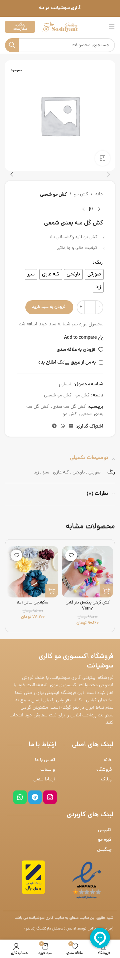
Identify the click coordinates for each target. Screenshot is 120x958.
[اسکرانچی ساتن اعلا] (32, 571)
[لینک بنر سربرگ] (60, 8)
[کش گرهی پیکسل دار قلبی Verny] (87, 571)
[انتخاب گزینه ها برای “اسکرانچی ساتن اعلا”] (51, 590)
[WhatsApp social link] (63, 427)
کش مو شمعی (53, 194)
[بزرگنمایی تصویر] (102, 158)
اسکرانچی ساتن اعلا (33, 602)
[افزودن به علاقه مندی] (71, 555)
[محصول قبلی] (99, 209)
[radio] (94, 274)
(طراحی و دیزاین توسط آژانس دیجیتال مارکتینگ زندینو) (68, 929)
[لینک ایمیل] (71, 427)
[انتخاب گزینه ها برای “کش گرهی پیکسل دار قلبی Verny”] (106, 590)
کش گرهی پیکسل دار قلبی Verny (88, 605)
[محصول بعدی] (83, 209)
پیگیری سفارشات (20, 27)
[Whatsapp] (20, 797)
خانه (99, 194)
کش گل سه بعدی (69, 406)
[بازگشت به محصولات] (91, 209)
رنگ (99, 262)
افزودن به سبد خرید (49, 307)
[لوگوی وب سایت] (60, 27)
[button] (108, 174)
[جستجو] (12, 45)
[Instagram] (50, 797)
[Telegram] (35, 797)
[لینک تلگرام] (54, 427)
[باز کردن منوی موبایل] (111, 27)
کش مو (81, 194)
